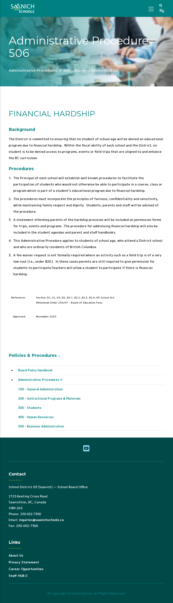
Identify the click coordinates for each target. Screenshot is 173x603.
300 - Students (29, 408)
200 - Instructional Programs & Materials (49, 398)
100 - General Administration (40, 389)
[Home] (23, 8)
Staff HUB (16, 575)
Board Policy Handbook (35, 370)
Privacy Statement (24, 562)
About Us (16, 555)
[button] (160, 5)
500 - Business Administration (91, 70)
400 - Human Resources (36, 417)
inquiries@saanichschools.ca (41, 520)
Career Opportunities (26, 569)
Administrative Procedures (33, 70)
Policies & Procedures (33, 355)
